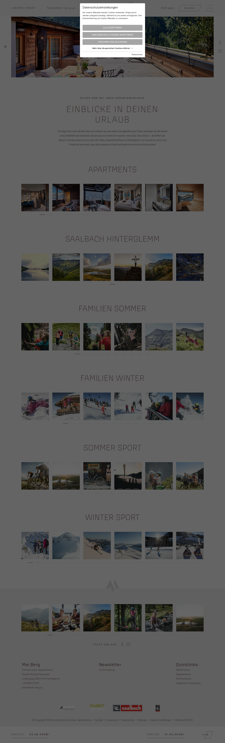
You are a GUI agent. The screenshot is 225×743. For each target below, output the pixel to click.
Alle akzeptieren (112, 27)
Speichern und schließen (112, 42)
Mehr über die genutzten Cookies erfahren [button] (111, 48)
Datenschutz (137, 54)
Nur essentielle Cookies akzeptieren (112, 35)
